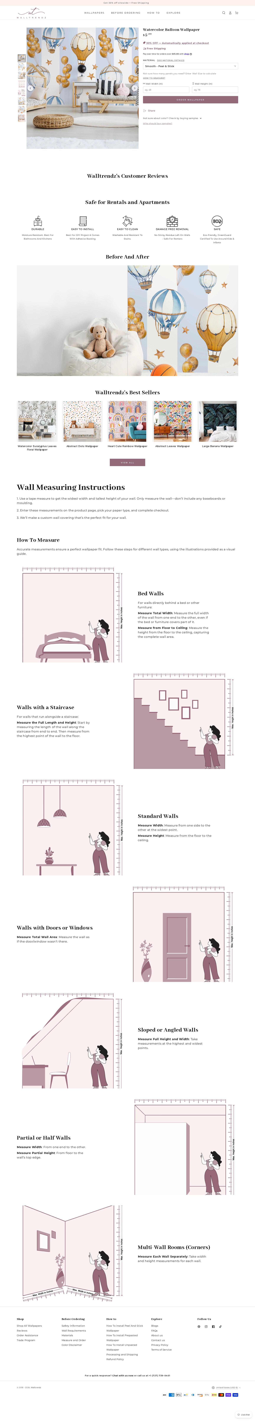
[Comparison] (127, 320)
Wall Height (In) (203, 83)
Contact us (158, 1340)
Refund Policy (115, 1359)
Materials (67, 1335)
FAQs (154, 1330)
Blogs (154, 1325)
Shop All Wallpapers (29, 1325)
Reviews (22, 1330)
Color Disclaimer (72, 1345)
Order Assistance (27, 1335)
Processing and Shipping (122, 1354)
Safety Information (73, 1325)
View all (127, 462)
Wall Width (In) (154, 83)
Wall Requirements (74, 1330)
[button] (223, 13)
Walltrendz (36, 1387)
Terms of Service (161, 1349)
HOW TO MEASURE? (154, 78)
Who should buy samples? (157, 123)
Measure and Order (74, 1340)
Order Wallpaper (191, 100)
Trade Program (26, 1340)
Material (163, 60)
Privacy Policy (159, 1345)
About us (157, 1335)
